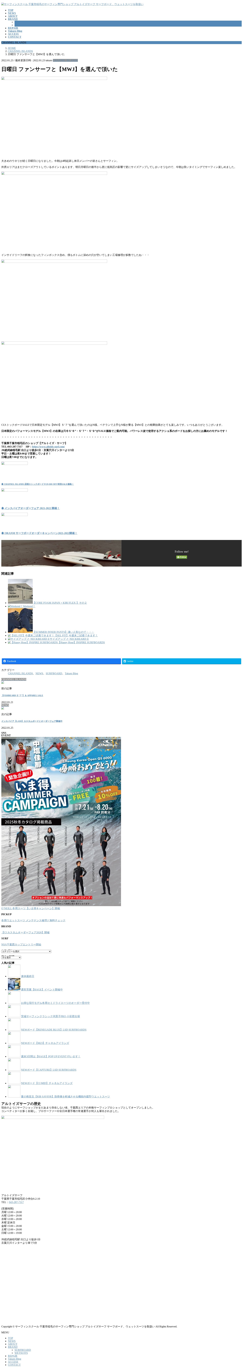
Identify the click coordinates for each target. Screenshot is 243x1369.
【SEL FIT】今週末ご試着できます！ (76, 635)
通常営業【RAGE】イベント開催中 (42, 989)
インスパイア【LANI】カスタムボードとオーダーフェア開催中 (31, 721)
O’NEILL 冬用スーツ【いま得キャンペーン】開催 (30, 908)
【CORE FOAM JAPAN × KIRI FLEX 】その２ (60, 602)
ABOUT (12, 1344)
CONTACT (14, 1364)
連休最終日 (27, 976)
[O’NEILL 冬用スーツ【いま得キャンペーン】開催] (61, 822)
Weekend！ (29, 606)
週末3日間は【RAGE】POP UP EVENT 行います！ (51, 1056)
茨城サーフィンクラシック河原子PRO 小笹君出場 (50, 1016)
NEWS (39, 673)
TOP (10, 1338)
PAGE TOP (235, 1324)
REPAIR (12, 1355)
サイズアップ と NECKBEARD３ (69, 639)
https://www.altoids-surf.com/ (48, 446)
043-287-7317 (16, 1202)
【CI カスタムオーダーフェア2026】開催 (25, 932)
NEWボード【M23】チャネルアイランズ (45, 1043)
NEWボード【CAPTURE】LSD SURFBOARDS (48, 1069)
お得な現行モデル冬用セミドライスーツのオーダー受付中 (55, 1003)
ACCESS (13, 1361)
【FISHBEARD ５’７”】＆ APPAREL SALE (22, 695)
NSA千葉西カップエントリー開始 (21, 944)
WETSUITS (21, 25)
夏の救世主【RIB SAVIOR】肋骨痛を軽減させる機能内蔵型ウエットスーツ (65, 1096)
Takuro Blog (71, 673)
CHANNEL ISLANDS (65, 60)
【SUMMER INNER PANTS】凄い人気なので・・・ (63, 632)
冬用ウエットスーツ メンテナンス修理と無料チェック (33, 920)
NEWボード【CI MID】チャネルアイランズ (47, 1083)
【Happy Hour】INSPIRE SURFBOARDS (81, 642)
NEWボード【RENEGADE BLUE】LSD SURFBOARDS (53, 1029)
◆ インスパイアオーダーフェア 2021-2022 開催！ (30, 508)
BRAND (13, 1347)
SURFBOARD (23, 22)
